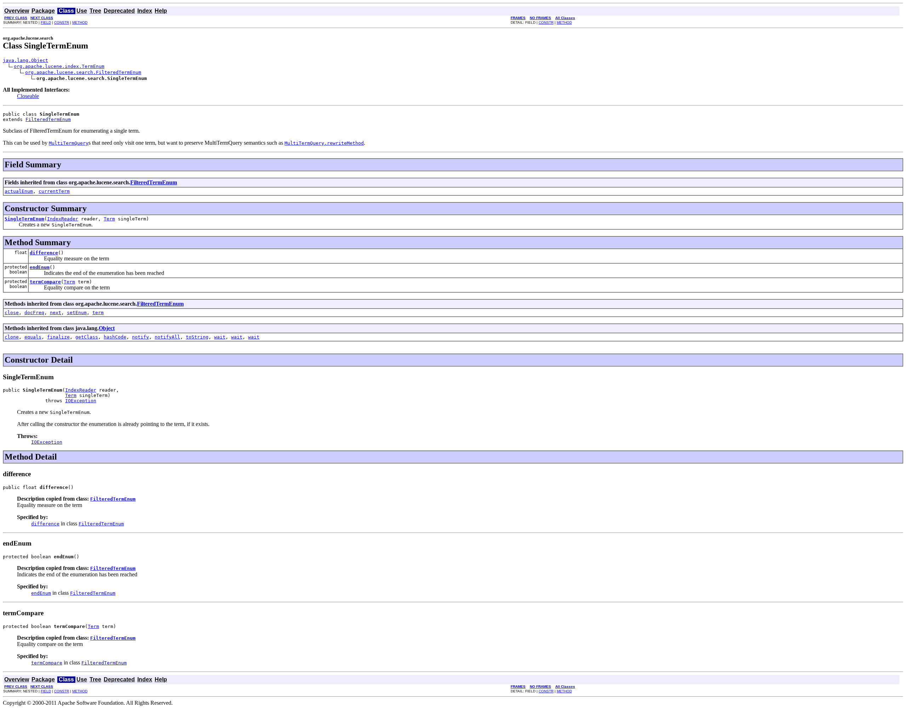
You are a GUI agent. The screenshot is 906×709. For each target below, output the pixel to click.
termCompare (45, 281)
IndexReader (62, 218)
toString (197, 337)
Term (109, 218)
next (55, 312)
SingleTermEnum (24, 218)
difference (44, 252)
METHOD (79, 22)
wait (219, 337)
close (12, 312)
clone (12, 337)
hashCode (115, 337)
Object (107, 328)
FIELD (46, 22)
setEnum (77, 312)
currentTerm (54, 191)
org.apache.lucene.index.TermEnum (59, 66)
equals (32, 337)
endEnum (40, 267)
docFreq (34, 312)
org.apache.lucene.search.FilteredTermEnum (83, 72)
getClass (86, 337)
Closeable (28, 96)
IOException (80, 400)
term (98, 312)
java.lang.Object (25, 60)
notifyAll (167, 337)
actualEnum (19, 191)
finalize (58, 337)
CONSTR (61, 22)
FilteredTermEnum (48, 119)
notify (140, 337)
